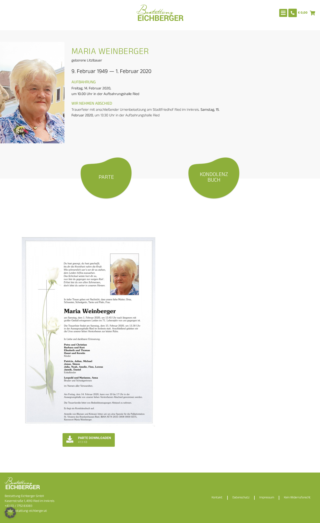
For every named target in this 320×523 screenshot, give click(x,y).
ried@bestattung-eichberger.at (26, 511)
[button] (10, 512)
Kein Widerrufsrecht (297, 497)
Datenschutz (240, 497)
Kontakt (217, 497)
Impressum (266, 497)
